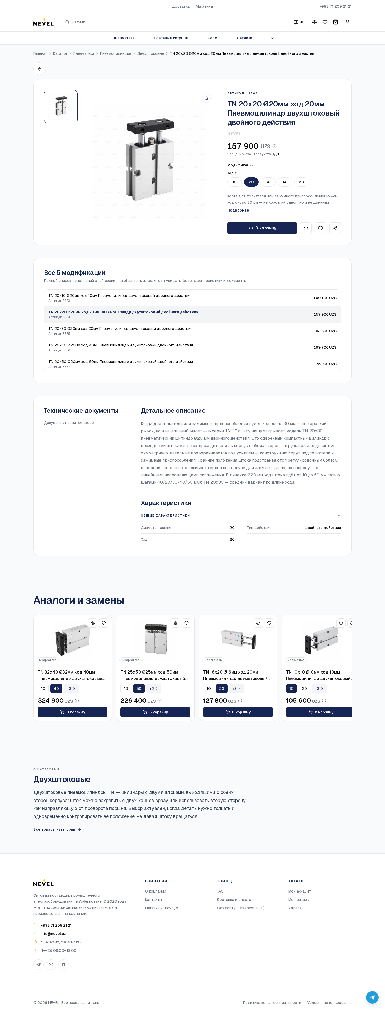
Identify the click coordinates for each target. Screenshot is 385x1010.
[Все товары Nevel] (234, 132)
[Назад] (39, 68)
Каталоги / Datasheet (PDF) (241, 908)
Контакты (153, 899)
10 (235, 182)
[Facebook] (63, 964)
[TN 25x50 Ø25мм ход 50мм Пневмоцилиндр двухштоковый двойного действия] (155, 640)
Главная (40, 53)
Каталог (60, 53)
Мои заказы (298, 899)
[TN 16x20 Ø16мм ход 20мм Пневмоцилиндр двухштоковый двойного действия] (238, 640)
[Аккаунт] (347, 22)
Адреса (295, 908)
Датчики (244, 38)
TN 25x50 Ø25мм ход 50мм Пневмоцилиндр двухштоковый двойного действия (152, 675)
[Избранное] (325, 22)
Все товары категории (54, 829)
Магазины (204, 6)
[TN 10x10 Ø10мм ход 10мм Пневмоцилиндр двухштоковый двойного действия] (321, 640)
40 (285, 182)
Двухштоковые (150, 53)
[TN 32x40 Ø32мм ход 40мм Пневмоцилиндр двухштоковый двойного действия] (73, 640)
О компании (155, 891)
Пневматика (123, 38)
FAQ (220, 891)
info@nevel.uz (53, 933)
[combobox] (172, 22)
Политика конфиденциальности (272, 1002)
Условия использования (329, 1002)
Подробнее (239, 210)
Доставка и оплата (234, 899)
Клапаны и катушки (171, 38)
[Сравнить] (314, 22)
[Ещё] (272, 38)
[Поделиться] (335, 228)
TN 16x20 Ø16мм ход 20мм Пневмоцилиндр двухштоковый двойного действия (235, 675)
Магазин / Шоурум (161, 908)
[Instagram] (51, 964)
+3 (69, 688)
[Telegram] (38, 964)
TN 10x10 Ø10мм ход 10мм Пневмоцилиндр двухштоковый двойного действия (318, 675)
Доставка (181, 6)
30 (268, 182)
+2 (152, 688)
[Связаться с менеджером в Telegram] (372, 997)
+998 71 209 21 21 (336, 6)
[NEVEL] (43, 22)
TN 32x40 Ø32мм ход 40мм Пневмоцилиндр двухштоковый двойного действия (70, 675)
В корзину (265, 228)
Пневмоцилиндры (115, 53)
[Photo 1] (61, 106)
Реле (212, 38)
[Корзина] (335, 22)
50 (301, 182)
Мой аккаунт (299, 891)
